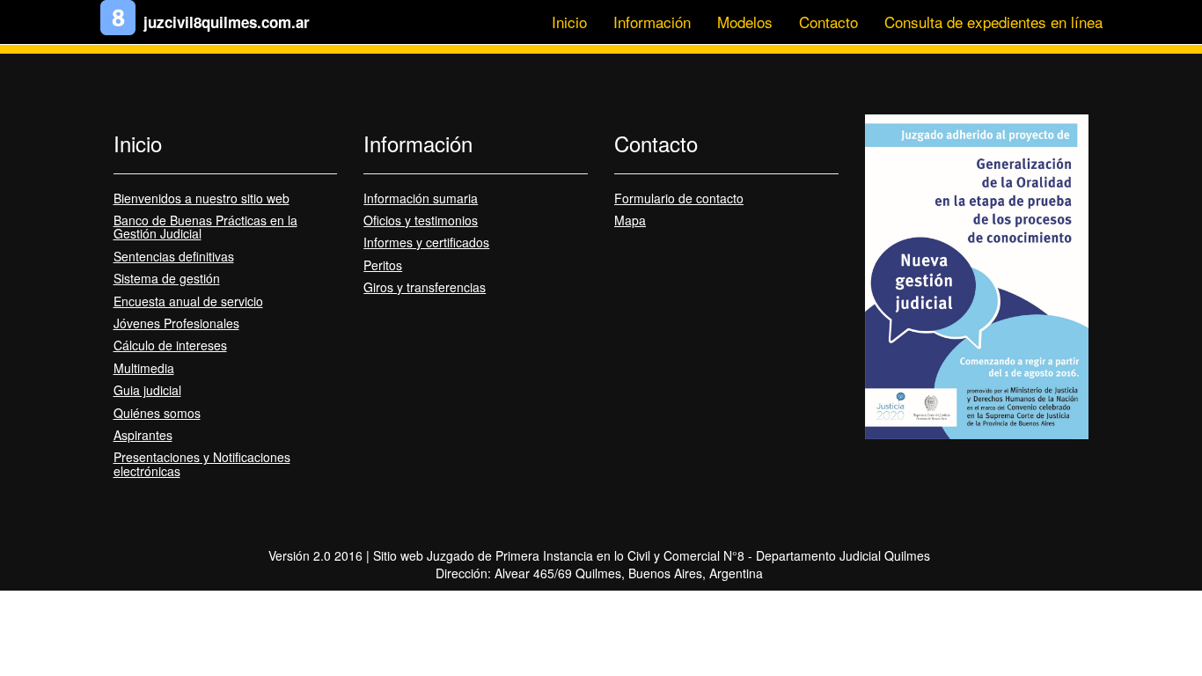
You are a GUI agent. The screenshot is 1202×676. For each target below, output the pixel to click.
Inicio (569, 22)
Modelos (745, 22)
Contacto (828, 22)
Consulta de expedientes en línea (993, 22)
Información (652, 22)
